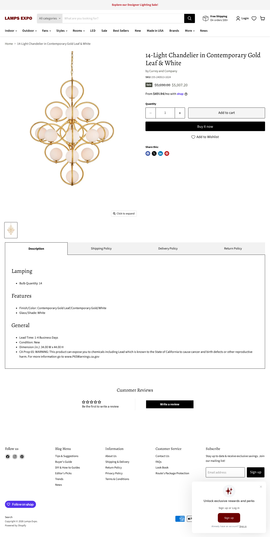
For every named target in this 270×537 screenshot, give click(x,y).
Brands (174, 31)
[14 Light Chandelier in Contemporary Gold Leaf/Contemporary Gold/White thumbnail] (11, 230)
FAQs (158, 462)
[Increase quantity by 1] (180, 113)
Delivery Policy (167, 248)
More (189, 31)
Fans (45, 31)
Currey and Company (163, 71)
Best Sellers (121, 31)
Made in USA (155, 31)
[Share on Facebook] (147, 153)
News (204, 31)
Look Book (162, 468)
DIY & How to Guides (67, 468)
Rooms (78, 31)
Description (36, 249)
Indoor (10, 31)
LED (92, 31)
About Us (110, 456)
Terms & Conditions (117, 479)
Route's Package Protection (172, 473)
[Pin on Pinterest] (166, 153)
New (138, 31)
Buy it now (205, 126)
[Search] (189, 18)
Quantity (150, 104)
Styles (60, 31)
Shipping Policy (101, 248)
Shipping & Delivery (117, 462)
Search (8, 517)
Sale (104, 31)
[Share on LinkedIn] (160, 153)
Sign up (255, 472)
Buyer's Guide (63, 462)
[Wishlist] (254, 18)
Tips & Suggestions (66, 456)
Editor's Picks (63, 473)
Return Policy (233, 248)
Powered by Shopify (15, 525)
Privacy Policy (114, 473)
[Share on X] (154, 153)
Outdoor (28, 31)
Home (9, 44)
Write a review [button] (169, 404)
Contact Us (162, 456)
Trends (59, 479)
